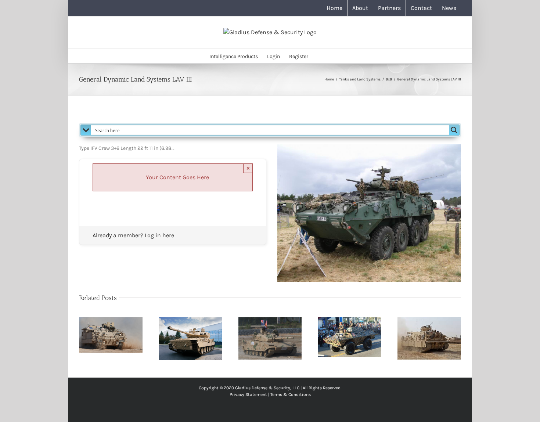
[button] (319, 55)
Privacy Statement (248, 394)
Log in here (159, 235)
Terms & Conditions (290, 394)
